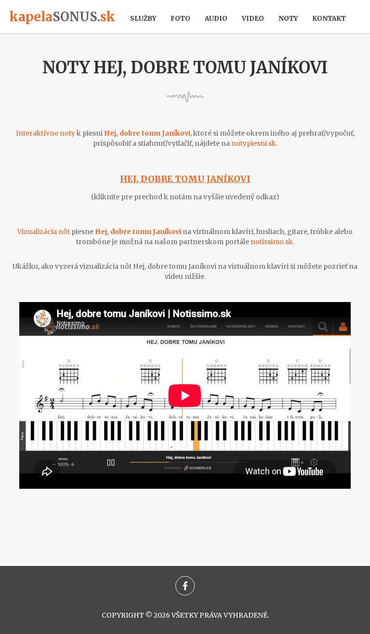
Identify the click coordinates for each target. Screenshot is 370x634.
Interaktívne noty (45, 133)
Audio (216, 18)
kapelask (62, 17)
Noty (288, 18)
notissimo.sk (272, 241)
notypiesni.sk (253, 143)
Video (253, 18)
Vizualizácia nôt (43, 231)
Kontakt (329, 18)
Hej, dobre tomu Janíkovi (185, 178)
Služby (143, 18)
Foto (180, 18)
